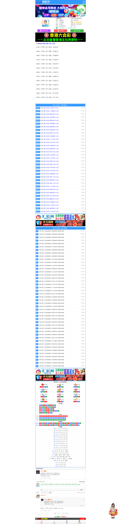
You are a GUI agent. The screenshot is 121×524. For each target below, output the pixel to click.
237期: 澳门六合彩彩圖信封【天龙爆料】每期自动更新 (51, 262)
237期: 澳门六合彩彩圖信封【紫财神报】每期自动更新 (51, 237)
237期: (50, 107)
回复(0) (45, 510)
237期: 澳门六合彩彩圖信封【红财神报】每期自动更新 (51, 243)
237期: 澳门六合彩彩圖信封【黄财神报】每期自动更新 (51, 253)
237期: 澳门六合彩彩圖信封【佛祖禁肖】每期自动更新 (51, 334)
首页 (42, 523)
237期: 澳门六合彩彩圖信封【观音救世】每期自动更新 (51, 268)
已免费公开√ (44, 518)
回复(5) (45, 478)
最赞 (81, 492)
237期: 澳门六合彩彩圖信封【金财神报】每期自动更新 (51, 303)
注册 (54, 523)
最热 (84, 492)
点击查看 (82, 519)
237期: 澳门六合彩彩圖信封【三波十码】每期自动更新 (51, 284)
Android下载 (45, 30)
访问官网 (78, 30)
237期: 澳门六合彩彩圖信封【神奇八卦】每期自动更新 (51, 325)
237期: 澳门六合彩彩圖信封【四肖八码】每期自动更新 (51, 293)
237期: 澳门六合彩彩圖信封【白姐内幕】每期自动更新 (51, 328)
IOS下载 (61, 30)
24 (49, 478)
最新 (78, 492)
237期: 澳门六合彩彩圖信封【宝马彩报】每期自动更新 (51, 353)
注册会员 (83, 481)
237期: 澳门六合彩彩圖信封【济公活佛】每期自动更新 (51, 259)
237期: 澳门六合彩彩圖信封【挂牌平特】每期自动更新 (51, 331)
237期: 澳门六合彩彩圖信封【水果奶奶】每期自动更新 (51, 296)
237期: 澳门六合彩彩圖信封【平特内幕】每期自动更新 (51, 366)
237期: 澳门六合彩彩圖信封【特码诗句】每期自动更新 (51, 344)
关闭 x (113, 517)
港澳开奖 (42, 471)
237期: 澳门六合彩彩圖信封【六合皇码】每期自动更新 (51, 306)
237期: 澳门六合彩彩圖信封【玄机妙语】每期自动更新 (51, 318)
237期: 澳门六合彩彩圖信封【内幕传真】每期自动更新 (51, 347)
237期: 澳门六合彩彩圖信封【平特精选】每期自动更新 (51, 300)
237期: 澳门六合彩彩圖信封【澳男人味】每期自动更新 (51, 278)
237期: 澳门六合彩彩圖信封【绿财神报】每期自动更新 (51, 231)
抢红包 (79, 523)
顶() (49, 478)
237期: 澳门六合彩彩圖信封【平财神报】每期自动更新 (51, 362)
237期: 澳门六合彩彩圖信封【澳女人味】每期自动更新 (51, 281)
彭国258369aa (43, 495)
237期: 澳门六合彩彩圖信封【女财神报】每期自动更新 (51, 359)
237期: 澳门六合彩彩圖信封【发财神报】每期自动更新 (51, 234)
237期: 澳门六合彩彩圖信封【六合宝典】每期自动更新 (51, 290)
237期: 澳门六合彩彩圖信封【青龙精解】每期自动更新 (51, 350)
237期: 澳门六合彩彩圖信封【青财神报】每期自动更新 (51, 256)
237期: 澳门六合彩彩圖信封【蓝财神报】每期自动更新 (51, 240)
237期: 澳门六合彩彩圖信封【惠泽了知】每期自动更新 (51, 315)
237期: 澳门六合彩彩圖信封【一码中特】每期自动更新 (51, 287)
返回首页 (83, 3)
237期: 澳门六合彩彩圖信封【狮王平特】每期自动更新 (51, 312)
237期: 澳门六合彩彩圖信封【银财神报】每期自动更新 (51, 249)
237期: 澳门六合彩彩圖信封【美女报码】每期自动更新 (51, 275)
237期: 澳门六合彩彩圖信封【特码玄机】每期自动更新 (51, 322)
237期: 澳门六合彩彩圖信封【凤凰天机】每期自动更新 (51, 309)
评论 (67, 523)
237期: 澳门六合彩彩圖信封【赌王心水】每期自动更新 (51, 337)
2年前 (41, 478)
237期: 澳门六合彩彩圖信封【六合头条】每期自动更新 (51, 271)
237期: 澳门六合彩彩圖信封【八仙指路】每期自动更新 (51, 340)
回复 (81, 505)
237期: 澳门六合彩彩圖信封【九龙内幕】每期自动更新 (51, 265)
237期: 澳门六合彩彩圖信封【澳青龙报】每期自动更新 (51, 356)
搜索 (50, 492)
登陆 (80, 481)
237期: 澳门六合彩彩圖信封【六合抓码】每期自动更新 (51, 246)
